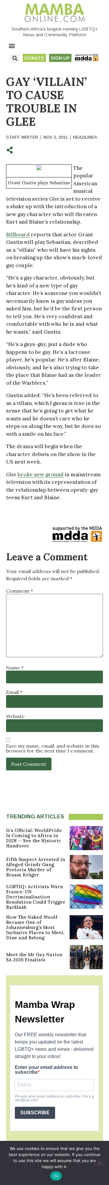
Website (15, 716)
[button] (12, 46)
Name (15, 667)
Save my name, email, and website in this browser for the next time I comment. (52, 748)
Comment (19, 590)
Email (14, 692)
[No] (99, 1162)
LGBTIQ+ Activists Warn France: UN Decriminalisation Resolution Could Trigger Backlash (35, 897)
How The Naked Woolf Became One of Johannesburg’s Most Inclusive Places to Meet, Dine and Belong (35, 927)
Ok (56, 1176)
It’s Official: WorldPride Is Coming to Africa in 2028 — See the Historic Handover (34, 838)
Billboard (18, 234)
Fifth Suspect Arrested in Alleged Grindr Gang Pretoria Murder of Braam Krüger (35, 867)
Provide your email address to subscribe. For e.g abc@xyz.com (54, 1098)
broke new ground (41, 474)
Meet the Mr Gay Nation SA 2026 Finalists (34, 957)
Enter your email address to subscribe (46, 1070)
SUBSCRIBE (35, 1112)
